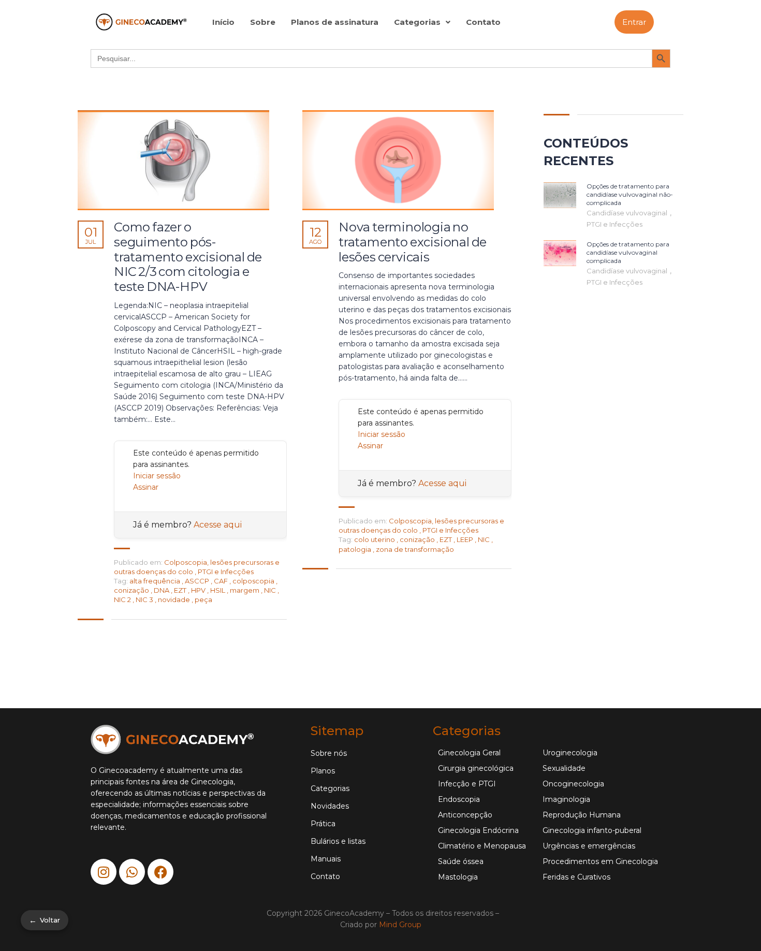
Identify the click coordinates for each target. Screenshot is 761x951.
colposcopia (254, 581)
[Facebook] (160, 872)
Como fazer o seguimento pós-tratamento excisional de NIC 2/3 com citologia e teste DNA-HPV (188, 257)
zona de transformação (415, 549)
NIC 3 (145, 599)
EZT (181, 590)
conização (132, 590)
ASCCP (198, 581)
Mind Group (400, 924)
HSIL (218, 590)
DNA (162, 590)
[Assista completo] (173, 160)
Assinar (145, 487)
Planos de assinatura (334, 22)
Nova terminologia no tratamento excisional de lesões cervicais (413, 242)
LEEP (466, 539)
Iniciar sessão (157, 475)
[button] (422, 22)
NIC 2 (123, 599)
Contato (483, 22)
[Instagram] (103, 872)
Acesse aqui (218, 525)
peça (203, 599)
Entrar (634, 22)
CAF (221, 581)
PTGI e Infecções (226, 571)
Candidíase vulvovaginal (628, 213)
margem (245, 590)
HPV (199, 590)
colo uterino (375, 539)
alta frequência (155, 581)
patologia (356, 549)
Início (223, 22)
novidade (175, 599)
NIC (270, 590)
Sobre (262, 22)
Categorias (417, 22)
